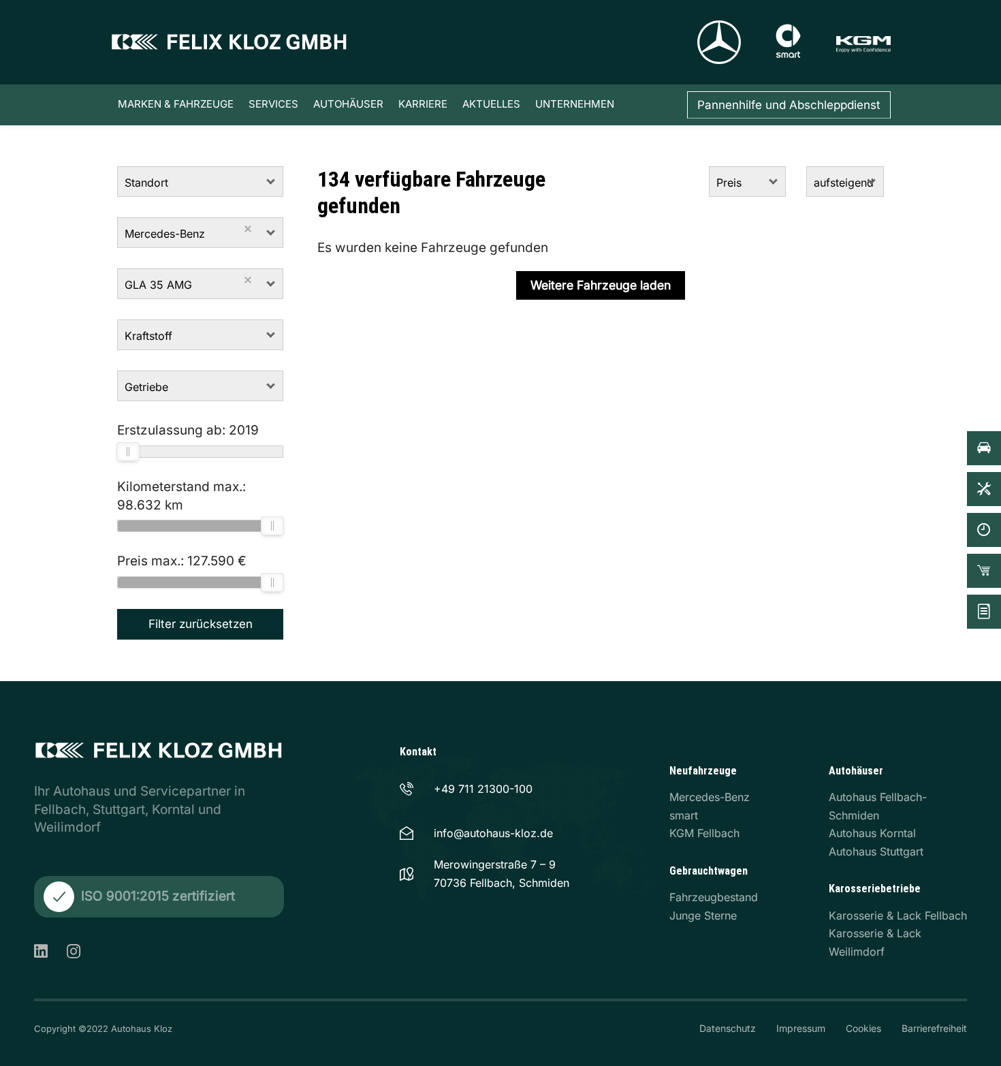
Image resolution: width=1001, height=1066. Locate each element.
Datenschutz (727, 1028)
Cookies (863, 1028)
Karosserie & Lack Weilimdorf (875, 942)
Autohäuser (348, 103)
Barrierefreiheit (934, 1028)
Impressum (800, 1028)
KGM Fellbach (704, 833)
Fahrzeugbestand (713, 897)
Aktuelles (491, 103)
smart (683, 815)
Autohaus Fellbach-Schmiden (878, 806)
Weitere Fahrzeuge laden (600, 285)
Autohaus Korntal (872, 833)
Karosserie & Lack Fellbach (898, 915)
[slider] (128, 451)
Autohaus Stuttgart (876, 851)
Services (273, 103)
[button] (271, 181)
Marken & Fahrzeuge (176, 103)
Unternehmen (574, 103)
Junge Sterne (703, 915)
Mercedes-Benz (709, 797)
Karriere (422, 103)
